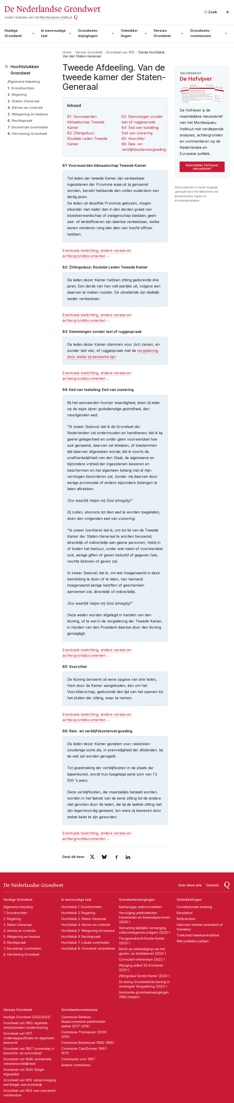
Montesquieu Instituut (56, 17)
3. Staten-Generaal (17, 925)
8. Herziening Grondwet (21, 954)
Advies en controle (27, 107)
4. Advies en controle (19, 931)
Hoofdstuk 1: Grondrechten (81, 907)
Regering (19, 94)
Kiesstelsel (185, 913)
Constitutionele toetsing (194, 907)
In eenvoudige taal (53, 33)
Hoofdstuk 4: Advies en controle (85, 925)
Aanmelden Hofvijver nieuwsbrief (202, 167)
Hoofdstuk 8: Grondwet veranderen (88, 948)
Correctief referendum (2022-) (142, 959)
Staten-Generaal (25, 101)
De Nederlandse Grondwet (52, 9)
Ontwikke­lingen (130, 33)
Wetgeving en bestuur (30, 114)
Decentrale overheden (29, 127)
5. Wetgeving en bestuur (21, 936)
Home (67, 52)
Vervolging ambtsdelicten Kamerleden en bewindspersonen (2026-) (144, 917)
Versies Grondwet (162, 33)
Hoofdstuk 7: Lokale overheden (85, 942)
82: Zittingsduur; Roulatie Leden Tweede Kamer (87, 138)
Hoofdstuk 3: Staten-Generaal (83, 919)
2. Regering (12, 919)
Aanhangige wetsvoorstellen (140, 907)
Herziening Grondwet (29, 133)
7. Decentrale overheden (22, 948)
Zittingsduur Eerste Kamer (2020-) (144, 976)
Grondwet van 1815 (120, 52)
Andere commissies (75, 1065)
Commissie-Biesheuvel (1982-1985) (87, 1043)
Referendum (186, 919)
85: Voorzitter (133, 138)
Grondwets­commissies (200, 33)
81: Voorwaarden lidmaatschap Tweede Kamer (85, 122)
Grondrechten (22, 88)
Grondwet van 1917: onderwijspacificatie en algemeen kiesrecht (28, 1038)
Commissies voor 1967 (78, 1059)
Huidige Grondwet (13, 33)
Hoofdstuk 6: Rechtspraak (81, 936)
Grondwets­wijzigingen (88, 33)
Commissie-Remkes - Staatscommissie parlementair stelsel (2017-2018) (83, 1021)
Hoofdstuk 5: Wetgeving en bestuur (88, 931)
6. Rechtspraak (14, 942)
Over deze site (190, 885)
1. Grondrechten (15, 913)
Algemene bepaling (24, 81)
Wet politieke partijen (193, 941)
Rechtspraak (22, 120)
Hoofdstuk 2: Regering (78, 913)
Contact (212, 885)
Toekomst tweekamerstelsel (198, 935)
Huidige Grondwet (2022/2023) (27, 1017)
